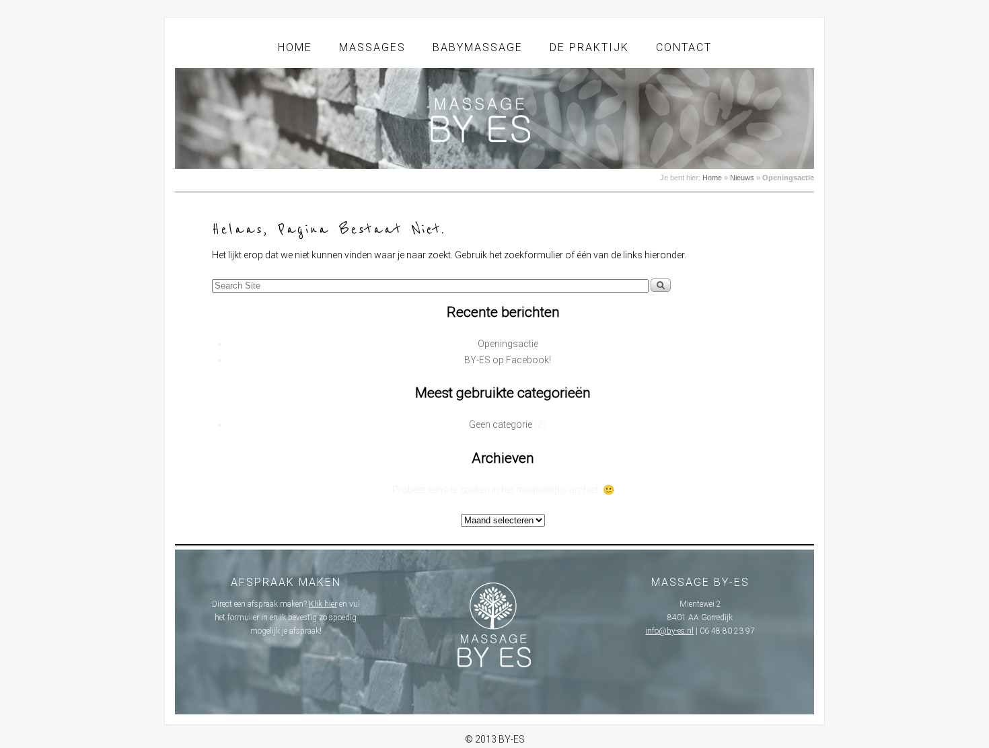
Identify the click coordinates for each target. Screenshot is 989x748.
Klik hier (323, 604)
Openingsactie (508, 343)
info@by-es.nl (669, 631)
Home (295, 47)
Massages (372, 47)
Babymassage (478, 47)
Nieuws (742, 178)
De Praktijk (589, 47)
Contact (684, 47)
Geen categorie (500, 424)
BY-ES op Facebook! (507, 359)
